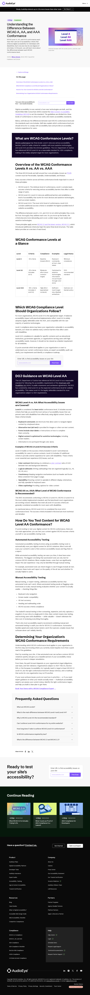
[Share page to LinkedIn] (28, 751)
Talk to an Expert (75, 846)
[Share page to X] (32, 751)
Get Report (67, 9)
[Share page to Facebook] (25, 751)
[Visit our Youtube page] (81, 970)
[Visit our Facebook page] (77, 970)
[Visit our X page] (73, 970)
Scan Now (70, 103)
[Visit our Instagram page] (68, 970)
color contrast (56, 463)
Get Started (58, 846)
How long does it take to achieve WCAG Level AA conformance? (41, 729)
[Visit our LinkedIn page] (64, 970)
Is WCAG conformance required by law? (32, 734)
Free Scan (55, 363)
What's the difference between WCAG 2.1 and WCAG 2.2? (38, 740)
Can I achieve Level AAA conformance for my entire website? (40, 723)
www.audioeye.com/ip (52, 981)
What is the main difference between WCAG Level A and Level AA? (42, 712)
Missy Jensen (16, 57)
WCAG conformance (22, 143)
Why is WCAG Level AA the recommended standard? (36, 718)
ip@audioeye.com (71, 981)
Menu (84, 3)
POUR (69, 173)
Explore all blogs (23, 72)
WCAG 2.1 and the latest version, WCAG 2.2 (53, 224)
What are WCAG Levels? (26, 707)
